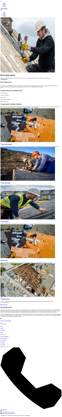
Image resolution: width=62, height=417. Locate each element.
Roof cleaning (5, 221)
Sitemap (28, 415)
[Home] (4, 1)
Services (4, 4)
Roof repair (4, 260)
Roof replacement (6, 183)
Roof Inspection (5, 299)
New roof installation (7, 144)
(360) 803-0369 (4, 8)
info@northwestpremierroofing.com (8, 413)
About (4, 5)
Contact (4, 6)
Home (4, 3)
